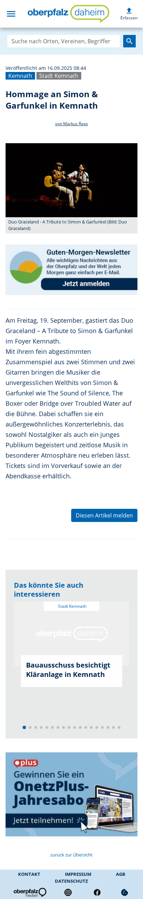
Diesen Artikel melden (104, 515)
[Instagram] (68, 892)
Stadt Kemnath (58, 76)
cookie (124, 892)
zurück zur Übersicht (71, 855)
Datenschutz (71, 881)
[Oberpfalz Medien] (29, 892)
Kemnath (20, 76)
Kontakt (29, 874)
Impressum (78, 874)
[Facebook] (97, 892)
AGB (120, 874)
